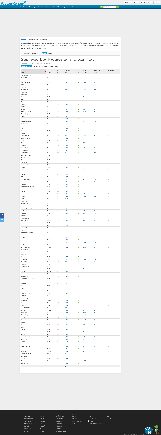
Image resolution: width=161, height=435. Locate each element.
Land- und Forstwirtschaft (95, 423)
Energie (91, 421)
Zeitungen (92, 415)
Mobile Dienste (93, 418)
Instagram (108, 418)
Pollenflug (26, 430)
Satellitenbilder (27, 428)
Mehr (73, 7)
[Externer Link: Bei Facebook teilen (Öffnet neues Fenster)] (2, 215)
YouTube (108, 420)
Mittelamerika (59, 421)
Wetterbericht (27, 416)
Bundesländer (35, 53)
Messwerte (26, 426)
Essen (41, 423)
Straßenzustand (53, 66)
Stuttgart (42, 431)
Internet (91, 416)
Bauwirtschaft (93, 420)
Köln (41, 428)
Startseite (24, 39)
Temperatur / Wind (26, 66)
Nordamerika (59, 420)
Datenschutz (128, 2)
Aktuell (25, 7)
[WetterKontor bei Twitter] (144, 2)
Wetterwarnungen (28, 423)
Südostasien (59, 428)
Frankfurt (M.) (43, 425)
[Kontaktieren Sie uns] (137, 2)
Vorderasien (59, 425)
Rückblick (40, 7)
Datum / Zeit (51, 53)
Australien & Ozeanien (61, 431)
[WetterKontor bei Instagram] (151, 2)
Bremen (42, 416)
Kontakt (74, 423)
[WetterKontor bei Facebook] (148, 2)
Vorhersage (32, 7)
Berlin (41, 415)
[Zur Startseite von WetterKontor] (21, 6)
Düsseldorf (42, 421)
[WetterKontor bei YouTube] (155, 2)
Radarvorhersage (28, 420)
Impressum (74, 418)
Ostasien (58, 430)
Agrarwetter (66, 7)
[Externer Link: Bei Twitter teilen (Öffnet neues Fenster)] (2, 220)
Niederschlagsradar (28, 418)
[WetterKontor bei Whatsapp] (158, 2)
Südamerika (59, 423)
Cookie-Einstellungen (77, 421)
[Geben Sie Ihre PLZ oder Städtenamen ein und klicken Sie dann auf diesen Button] (117, 7)
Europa (58, 415)
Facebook (108, 415)
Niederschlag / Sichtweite (40, 66)
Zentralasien (59, 426)
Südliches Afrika (60, 418)
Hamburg (42, 426)
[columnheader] (33, 71)
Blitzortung (26, 425)
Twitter (107, 416)
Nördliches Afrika (60, 416)
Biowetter (48, 7)
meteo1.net (74, 416)
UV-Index (26, 431)
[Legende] (134, 2)
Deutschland (26, 53)
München (42, 430)
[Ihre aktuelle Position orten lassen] (101, 7)
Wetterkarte (26, 415)
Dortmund (42, 418)
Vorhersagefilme (27, 421)
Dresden (42, 420)
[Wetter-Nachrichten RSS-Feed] (141, 2)
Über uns (74, 415)
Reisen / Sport (57, 7)
